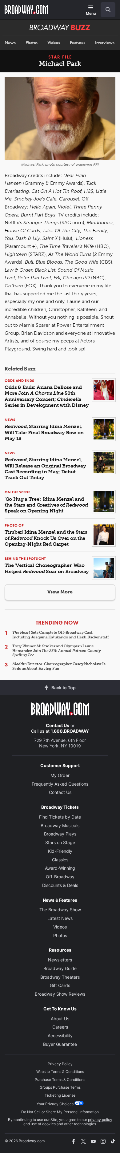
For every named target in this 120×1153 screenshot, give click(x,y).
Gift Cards (60, 985)
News (10, 42)
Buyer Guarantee (60, 1044)
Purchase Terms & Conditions (60, 1079)
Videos (53, 42)
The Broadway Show (60, 909)
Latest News (60, 918)
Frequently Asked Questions (60, 784)
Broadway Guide (60, 968)
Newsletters (60, 959)
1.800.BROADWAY (70, 731)
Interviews (104, 42)
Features (77, 42)
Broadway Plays (60, 833)
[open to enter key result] (108, 9)
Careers (60, 1027)
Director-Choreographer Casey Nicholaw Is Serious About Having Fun (59, 666)
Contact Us (57, 725)
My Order (60, 775)
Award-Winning (60, 868)
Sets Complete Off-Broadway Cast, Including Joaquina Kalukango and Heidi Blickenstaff (60, 634)
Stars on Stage (60, 842)
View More (60, 592)
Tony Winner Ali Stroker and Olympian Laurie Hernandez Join (56, 650)
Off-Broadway (60, 876)
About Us (60, 1018)
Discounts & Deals (60, 885)
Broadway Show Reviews (60, 994)
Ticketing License (60, 1095)
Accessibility (60, 1035)
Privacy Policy (60, 1064)
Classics (60, 859)
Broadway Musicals (60, 825)
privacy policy (100, 1119)
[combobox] (105, 9)
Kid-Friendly (60, 851)
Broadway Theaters (60, 977)
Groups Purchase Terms (60, 1087)
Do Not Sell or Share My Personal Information (60, 1112)
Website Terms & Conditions (60, 1071)
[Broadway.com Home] (26, 9)
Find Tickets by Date (60, 816)
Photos (32, 42)
